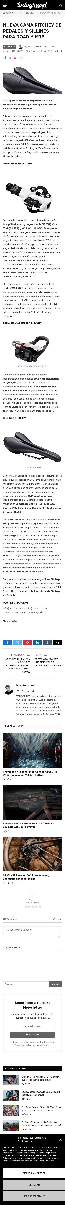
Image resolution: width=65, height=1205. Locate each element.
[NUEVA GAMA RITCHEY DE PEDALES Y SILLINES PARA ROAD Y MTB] (32, 79)
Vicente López (35, 47)
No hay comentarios (37, 51)
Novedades (9, 47)
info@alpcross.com (13, 608)
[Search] (60, 5)
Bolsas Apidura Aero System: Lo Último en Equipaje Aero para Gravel (28, 825)
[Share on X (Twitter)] (10, 58)
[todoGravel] (32, 5)
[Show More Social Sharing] (20, 58)
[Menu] (5, 5)
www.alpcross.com (13, 612)
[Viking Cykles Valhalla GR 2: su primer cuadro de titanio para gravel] (11, 1080)
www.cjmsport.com (36, 612)
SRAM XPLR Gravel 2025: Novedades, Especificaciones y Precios (26, 877)
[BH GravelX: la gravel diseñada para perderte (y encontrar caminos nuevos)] (11, 1125)
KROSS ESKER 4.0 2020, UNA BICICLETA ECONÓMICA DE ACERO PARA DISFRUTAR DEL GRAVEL (18, 665)
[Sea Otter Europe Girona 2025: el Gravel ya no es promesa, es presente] (11, 1110)
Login (58, 919)
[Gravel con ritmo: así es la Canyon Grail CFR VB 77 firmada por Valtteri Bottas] (32, 750)
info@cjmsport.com (36, 608)
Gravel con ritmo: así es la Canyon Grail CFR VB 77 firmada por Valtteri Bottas (30, 773)
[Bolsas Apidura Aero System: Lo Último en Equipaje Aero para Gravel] (32, 802)
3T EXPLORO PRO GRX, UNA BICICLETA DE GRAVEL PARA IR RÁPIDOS (48, 662)
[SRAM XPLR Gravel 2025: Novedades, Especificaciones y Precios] (32, 854)
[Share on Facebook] (5, 58)
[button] (60, 1139)
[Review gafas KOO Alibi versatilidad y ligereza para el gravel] (11, 1095)
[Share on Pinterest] (15, 58)
